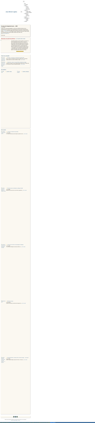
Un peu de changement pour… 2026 (9, 26)
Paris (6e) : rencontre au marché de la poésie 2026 (15, 57)
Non (54, 422)
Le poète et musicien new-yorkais (12, 131)
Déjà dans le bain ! (10, 301)
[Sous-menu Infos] (26, 5)
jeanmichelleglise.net (6, 33)
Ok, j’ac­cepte (51, 422)
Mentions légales (15, 420)
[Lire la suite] (23, 59)
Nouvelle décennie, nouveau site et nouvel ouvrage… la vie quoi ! (18, 357)
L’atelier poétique (25, 71)
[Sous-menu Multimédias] (28, 18)
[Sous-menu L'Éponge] (28, 13)
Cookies (19, 420)
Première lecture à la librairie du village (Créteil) (15, 188)
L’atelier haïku (9, 71)
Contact (12, 420)
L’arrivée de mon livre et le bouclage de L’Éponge (15, 244)
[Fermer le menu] (23, 1)
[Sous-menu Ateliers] (27, 10)
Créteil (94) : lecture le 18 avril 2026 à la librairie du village (16, 62)
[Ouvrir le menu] (21, 11)
